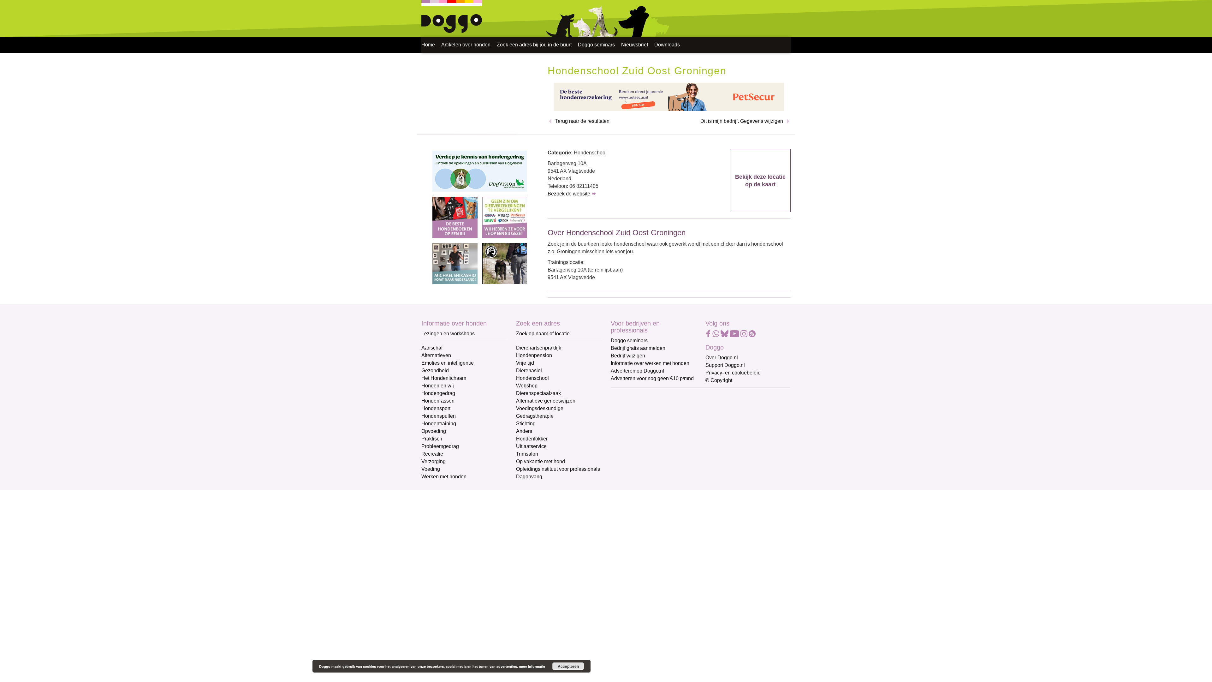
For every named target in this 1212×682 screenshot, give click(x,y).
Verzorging (433, 461)
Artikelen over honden (465, 44)
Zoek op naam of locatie (543, 333)
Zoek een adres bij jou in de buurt (534, 44)
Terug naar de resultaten (582, 121)
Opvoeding (433, 431)
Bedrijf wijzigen (628, 355)
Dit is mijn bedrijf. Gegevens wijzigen (741, 121)
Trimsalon (527, 454)
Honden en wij (437, 385)
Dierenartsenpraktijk (538, 347)
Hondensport (435, 408)
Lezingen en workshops (448, 333)
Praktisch (431, 438)
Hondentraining (438, 423)
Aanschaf (432, 347)
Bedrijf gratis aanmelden (638, 348)
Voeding (430, 469)
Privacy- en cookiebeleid (733, 372)
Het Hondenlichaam (443, 378)
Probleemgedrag (440, 446)
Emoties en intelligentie (447, 363)
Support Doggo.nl (725, 365)
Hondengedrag (438, 393)
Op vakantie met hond (540, 461)
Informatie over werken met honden (650, 363)
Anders (524, 431)
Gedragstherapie (535, 416)
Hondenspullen (438, 416)
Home (428, 44)
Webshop (527, 385)
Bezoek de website (569, 193)
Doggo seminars (596, 44)
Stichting (526, 423)
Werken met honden (443, 476)
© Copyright (718, 380)
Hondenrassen (437, 401)
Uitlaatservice (531, 446)
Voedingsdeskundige (539, 408)
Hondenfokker (532, 438)
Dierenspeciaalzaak (538, 393)
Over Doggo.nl (721, 357)
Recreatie (432, 454)
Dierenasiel (529, 370)
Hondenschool (532, 378)
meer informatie (532, 666)
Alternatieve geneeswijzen (545, 401)
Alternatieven (436, 355)
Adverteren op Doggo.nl (637, 371)
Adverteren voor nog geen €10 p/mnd (652, 378)
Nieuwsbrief (634, 44)
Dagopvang (529, 476)
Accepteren (568, 666)
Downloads (667, 44)
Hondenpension (534, 355)
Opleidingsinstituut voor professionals (558, 469)
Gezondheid (435, 370)
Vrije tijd (525, 363)
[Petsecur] (669, 96)
